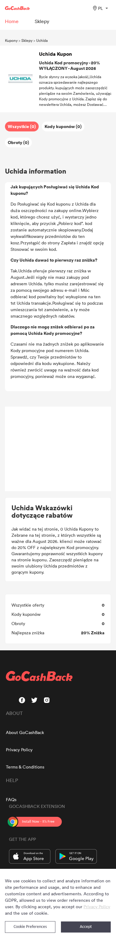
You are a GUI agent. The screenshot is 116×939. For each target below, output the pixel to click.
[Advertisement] (58, 449)
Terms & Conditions (25, 767)
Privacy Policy (19, 749)
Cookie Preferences (30, 927)
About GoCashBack (25, 732)
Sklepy (26, 40)
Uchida (42, 40)
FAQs (11, 799)
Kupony (11, 40)
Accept (86, 927)
